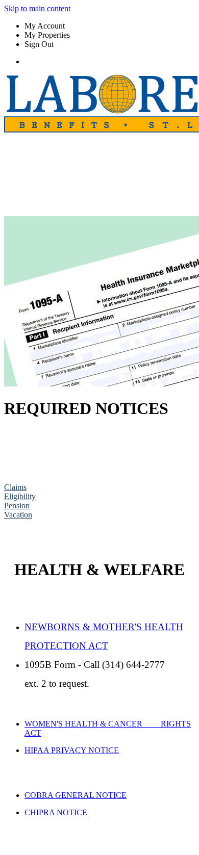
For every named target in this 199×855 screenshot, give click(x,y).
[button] (15, 487)
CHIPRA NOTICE (55, 812)
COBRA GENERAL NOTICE (75, 795)
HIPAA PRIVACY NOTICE (71, 750)
